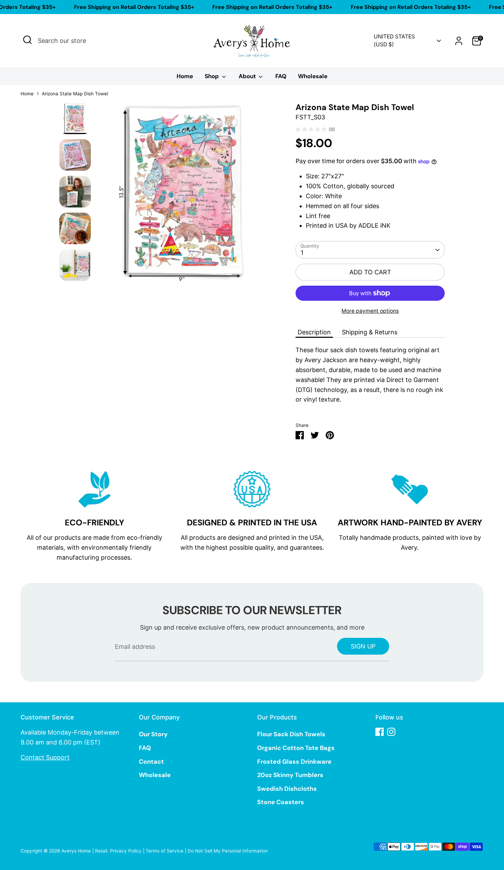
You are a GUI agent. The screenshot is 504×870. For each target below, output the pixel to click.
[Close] (380, 359)
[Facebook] (313, 491)
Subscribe (321, 468)
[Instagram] (325, 491)
